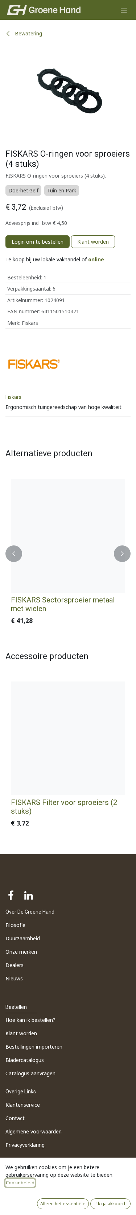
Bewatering (27, 33)
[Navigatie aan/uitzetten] (124, 10)
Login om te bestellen (37, 241)
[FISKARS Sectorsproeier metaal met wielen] (68, 536)
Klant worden (93, 241)
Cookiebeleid (20, 1183)
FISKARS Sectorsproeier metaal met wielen (63, 604)
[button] (13, 553)
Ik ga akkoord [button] (110, 1204)
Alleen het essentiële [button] (63, 1204)
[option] (68, 553)
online (96, 259)
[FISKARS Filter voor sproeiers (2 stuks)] (68, 738)
